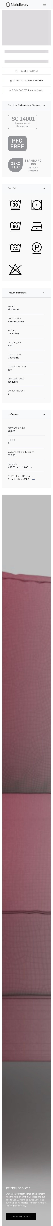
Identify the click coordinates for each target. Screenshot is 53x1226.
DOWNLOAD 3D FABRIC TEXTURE (28, 80)
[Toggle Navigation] (44, 5)
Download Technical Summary (28, 90)
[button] (26, 71)
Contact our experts (20, 1216)
